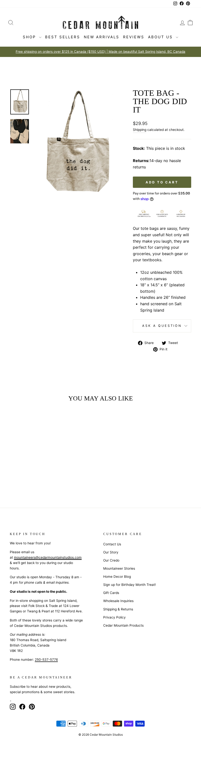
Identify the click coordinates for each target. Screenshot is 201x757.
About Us (161, 37)
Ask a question (162, 326)
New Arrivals (101, 37)
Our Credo (111, 560)
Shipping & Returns (118, 609)
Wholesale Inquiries (118, 601)
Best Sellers (62, 37)
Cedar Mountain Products (123, 625)
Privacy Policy (114, 617)
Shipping (139, 130)
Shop (30, 37)
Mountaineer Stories (119, 568)
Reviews (133, 37)
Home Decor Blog (117, 576)
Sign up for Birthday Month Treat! (129, 585)
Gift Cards (111, 593)
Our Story (110, 552)
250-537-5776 (46, 659)
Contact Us (112, 544)
